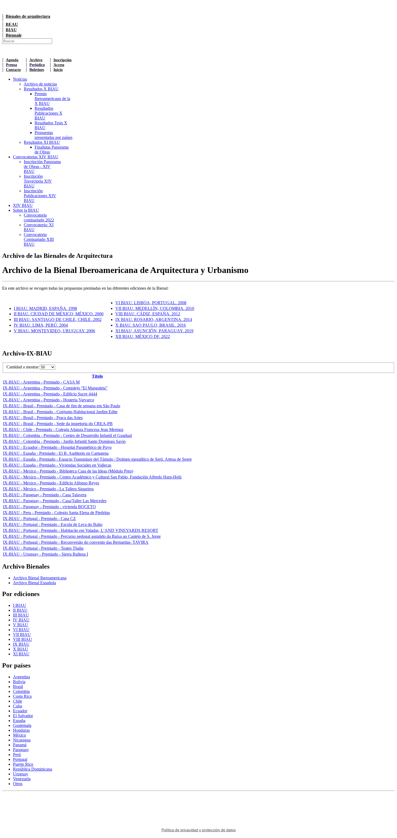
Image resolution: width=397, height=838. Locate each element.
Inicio (58, 70)
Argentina (21, 677)
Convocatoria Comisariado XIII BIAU (39, 239)
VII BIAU (22, 634)
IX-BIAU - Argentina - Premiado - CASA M (41, 382)
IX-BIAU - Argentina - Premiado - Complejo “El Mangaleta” (55, 388)
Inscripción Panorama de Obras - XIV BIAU (42, 166)
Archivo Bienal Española (34, 582)
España (19, 720)
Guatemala (22, 725)
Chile (17, 701)
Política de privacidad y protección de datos (199, 830)
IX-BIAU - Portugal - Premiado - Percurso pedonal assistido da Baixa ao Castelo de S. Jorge (82, 536)
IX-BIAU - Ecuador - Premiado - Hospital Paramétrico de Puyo (57, 447)
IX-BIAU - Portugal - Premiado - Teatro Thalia (43, 548)
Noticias (20, 79)
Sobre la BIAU (26, 210)
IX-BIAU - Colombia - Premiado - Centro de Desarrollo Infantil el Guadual (67, 435)
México (19, 735)
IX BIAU (21, 644)
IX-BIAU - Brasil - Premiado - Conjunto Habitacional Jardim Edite (60, 411)
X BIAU (20, 649)
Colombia (21, 691)
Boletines (36, 70)
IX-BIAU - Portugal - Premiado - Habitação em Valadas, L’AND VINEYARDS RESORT (80, 530)
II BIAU (20, 610)
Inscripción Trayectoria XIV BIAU (38, 181)
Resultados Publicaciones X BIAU (48, 113)
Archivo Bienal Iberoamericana (39, 578)
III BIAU (21, 615)
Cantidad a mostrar (23, 367)
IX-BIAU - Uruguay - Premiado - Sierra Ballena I (45, 554)
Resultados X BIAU (41, 89)
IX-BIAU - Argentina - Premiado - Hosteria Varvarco (48, 400)
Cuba (17, 706)
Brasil (18, 686)
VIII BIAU (22, 639)
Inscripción (62, 60)
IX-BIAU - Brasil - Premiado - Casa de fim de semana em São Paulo (61, 405)
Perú (17, 754)
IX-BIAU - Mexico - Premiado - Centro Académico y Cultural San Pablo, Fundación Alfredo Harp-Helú (92, 477)
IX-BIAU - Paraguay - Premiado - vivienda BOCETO (49, 506)
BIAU (11, 30)
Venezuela (22, 779)
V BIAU (20, 624)
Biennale (14, 35)
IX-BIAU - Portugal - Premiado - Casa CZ (39, 518)
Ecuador (20, 711)
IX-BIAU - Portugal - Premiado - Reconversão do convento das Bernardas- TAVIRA (76, 542)
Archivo (35, 60)
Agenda (12, 60)
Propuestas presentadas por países (53, 135)
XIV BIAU (23, 205)
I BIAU (19, 605)
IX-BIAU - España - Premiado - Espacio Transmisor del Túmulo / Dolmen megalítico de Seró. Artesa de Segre (97, 459)
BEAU (12, 24)
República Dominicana (32, 769)
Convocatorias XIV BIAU (35, 157)
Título (97, 376)
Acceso (58, 65)
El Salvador (23, 715)
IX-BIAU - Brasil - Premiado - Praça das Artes (43, 417)
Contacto (13, 70)
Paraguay (21, 749)
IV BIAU (21, 620)
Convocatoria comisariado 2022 (39, 217)
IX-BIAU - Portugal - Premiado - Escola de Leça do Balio (52, 524)
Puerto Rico (23, 764)
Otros (17, 783)
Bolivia (19, 681)
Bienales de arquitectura (28, 16)
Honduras (21, 730)
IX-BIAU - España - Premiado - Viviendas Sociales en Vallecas (57, 465)
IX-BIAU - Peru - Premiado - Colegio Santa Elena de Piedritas (56, 512)
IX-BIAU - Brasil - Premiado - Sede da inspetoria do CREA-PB (58, 423)
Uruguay (20, 774)
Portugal (20, 759)
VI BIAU (21, 629)
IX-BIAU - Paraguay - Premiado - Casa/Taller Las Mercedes (54, 500)
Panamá (19, 745)
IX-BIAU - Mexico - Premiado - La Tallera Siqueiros (48, 489)
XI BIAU (21, 654)
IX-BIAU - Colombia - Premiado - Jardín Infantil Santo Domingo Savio (64, 441)
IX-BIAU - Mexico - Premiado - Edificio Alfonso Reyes (51, 483)
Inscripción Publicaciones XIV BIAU (40, 196)
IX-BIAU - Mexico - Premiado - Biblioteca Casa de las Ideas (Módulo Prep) (68, 471)
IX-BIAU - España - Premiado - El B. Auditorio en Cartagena (56, 453)
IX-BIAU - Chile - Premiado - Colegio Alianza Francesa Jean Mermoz (63, 429)
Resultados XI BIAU (42, 142)
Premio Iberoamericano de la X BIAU (52, 98)
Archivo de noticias (40, 84)
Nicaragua (22, 740)
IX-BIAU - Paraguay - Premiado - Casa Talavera (44, 494)
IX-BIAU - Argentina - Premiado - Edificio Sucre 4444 (50, 394)
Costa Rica (22, 696)
